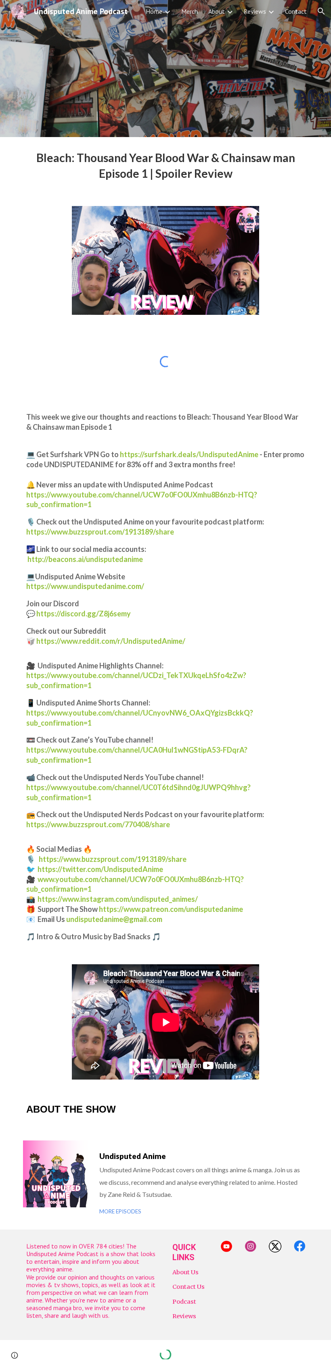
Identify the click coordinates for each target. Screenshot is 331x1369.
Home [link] (154, 11)
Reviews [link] (255, 11)
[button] (321, 11)
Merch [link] (189, 11)
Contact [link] (296, 11)
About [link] (216, 11)
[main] (165, 167)
